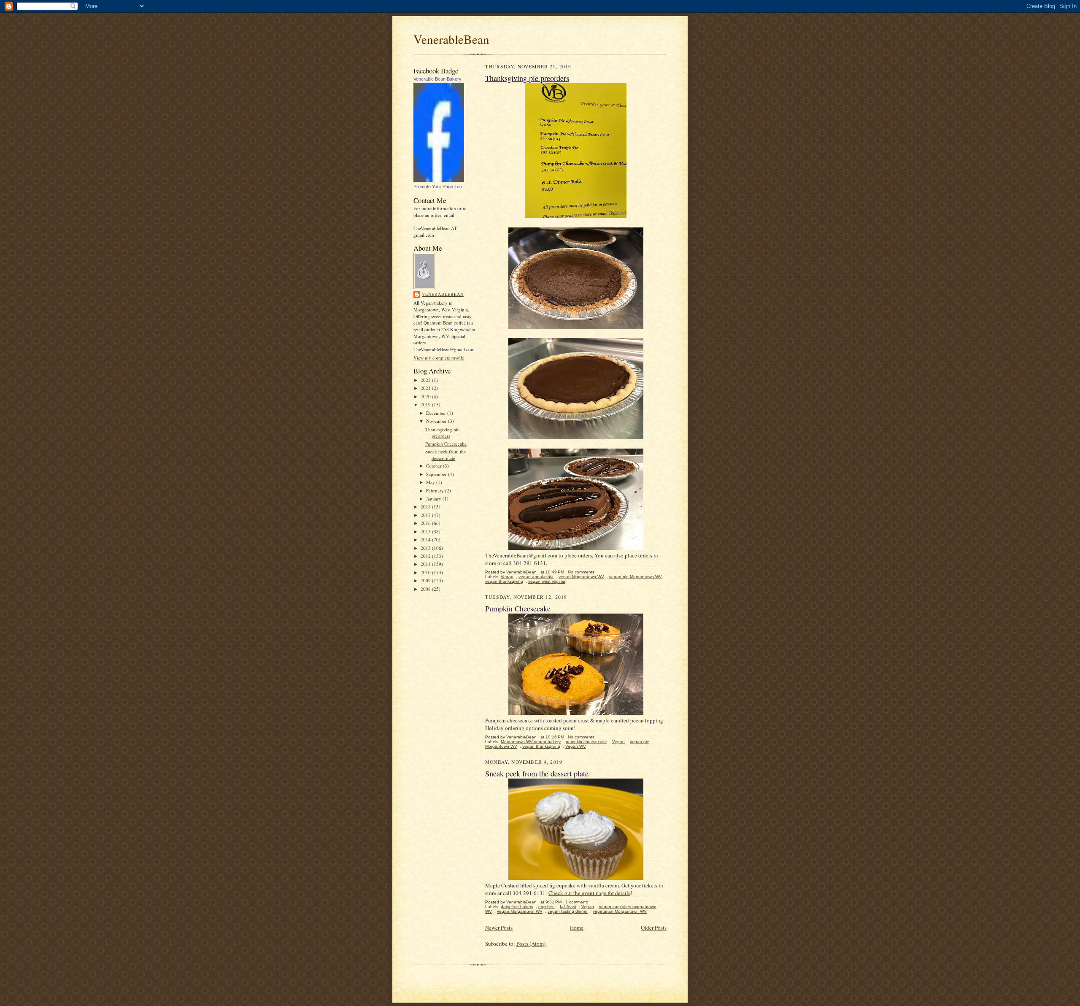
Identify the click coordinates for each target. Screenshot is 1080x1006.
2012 (426, 556)
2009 (426, 580)
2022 (426, 380)
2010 (426, 572)
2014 (426, 539)
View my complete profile (438, 357)
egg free (546, 906)
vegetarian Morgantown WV (620, 911)
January (434, 498)
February (435, 490)
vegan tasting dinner (568, 911)
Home (576, 927)
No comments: (582, 572)
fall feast (568, 906)
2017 (426, 515)
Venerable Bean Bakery (437, 78)
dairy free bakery (517, 906)
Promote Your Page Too (437, 186)
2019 (426, 404)
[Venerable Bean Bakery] (438, 180)
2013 (426, 548)
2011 (426, 564)
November (437, 421)
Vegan (507, 576)
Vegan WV (575, 746)
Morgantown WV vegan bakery (531, 741)
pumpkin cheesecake (586, 741)
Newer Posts (499, 927)
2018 (426, 506)
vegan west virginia (546, 581)
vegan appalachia (536, 576)
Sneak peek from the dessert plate (445, 454)
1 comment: (577, 902)
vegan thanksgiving (504, 581)
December (436, 413)
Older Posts (654, 927)
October (434, 465)
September (437, 474)
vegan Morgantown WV (581, 576)
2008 (426, 589)
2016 (426, 523)
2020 (426, 396)
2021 (426, 388)
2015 (426, 531)
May (431, 482)
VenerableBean (451, 39)
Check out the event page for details (589, 893)
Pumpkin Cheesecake (446, 444)
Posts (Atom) (530, 943)
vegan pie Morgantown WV (635, 576)
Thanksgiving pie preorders (442, 432)
